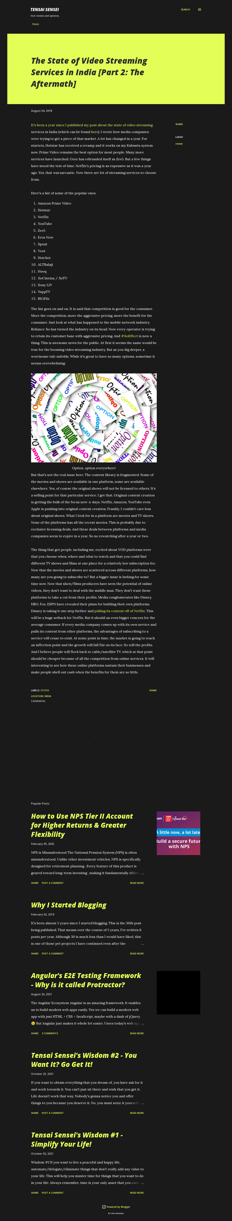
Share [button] (179, 124)
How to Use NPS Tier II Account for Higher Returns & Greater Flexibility (82, 825)
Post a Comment (53, 882)
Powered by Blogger (118, 1206)
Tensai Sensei (44, 9)
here (94, 132)
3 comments (50, 1033)
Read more (137, 882)
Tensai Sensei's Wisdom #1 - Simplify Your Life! (77, 1139)
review (179, 143)
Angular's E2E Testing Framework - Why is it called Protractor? (86, 980)
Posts (35, 24)
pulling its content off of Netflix (119, 611)
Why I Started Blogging (68, 904)
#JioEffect (129, 336)
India (48, 696)
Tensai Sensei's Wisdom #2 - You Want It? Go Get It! (84, 1060)
